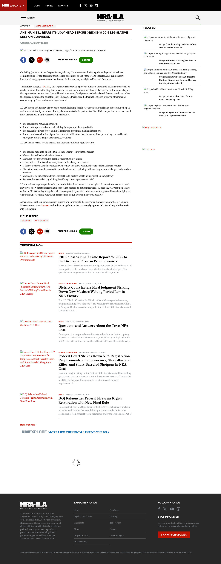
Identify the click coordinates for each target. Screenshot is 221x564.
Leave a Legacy (117, 535)
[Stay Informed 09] (152, 127)
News (61, 253)
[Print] (47, 62)
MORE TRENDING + (28, 425)
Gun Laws (114, 510)
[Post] (31, 58)
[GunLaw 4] (149, 149)
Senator (45, 205)
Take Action (115, 522)
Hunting (113, 516)
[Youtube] (91, 2)
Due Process (41, 220)
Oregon (26, 220)
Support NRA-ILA (67, 59)
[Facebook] (80, 2)
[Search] (198, 18)
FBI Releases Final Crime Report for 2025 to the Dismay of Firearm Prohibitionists (92, 259)
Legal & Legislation (45, 26)
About (77, 529)
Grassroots (79, 522)
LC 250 (46, 86)
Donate (113, 529)
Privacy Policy (80, 541)
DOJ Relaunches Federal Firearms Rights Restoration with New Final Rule (90, 400)
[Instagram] (96, 2)
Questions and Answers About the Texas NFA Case (93, 327)
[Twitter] (85, 2)
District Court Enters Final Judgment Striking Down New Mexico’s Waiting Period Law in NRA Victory (93, 291)
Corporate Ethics (82, 535)
